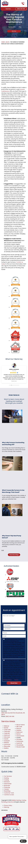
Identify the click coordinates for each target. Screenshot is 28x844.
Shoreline (19, 739)
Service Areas (8, 721)
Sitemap (6, 807)
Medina (6, 748)
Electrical (7, 782)
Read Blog (7, 791)
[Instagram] (13, 698)
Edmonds (7, 737)
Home (3, 42)
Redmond (19, 732)
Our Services (8, 776)
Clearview (7, 731)
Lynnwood (7, 744)
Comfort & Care (9, 795)
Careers (6, 789)
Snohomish (19, 741)
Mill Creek (19, 726)
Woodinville (19, 745)
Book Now (8, 8)
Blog (20, 27)
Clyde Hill (7, 733)
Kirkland (6, 742)
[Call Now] (23, 3)
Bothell (6, 728)
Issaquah (7, 741)
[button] (25, 3)
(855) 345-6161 (10, 716)
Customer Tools (9, 793)
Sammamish (20, 736)
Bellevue (6, 726)
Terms (16, 680)
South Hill (19, 743)
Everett (6, 739)
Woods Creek (20, 747)
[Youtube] (18, 698)
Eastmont (7, 735)
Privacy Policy (7, 680)
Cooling (6, 780)
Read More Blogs (14, 554)
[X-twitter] (8, 698)
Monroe (18, 728)
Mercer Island (20, 725)
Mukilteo (18, 730)
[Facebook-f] (3, 698)
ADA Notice (4, 810)
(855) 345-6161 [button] (21, 9)
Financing (7, 787)
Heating (6, 778)
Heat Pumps (7, 783)
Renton (18, 734)
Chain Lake (7, 729)
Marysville (7, 746)
